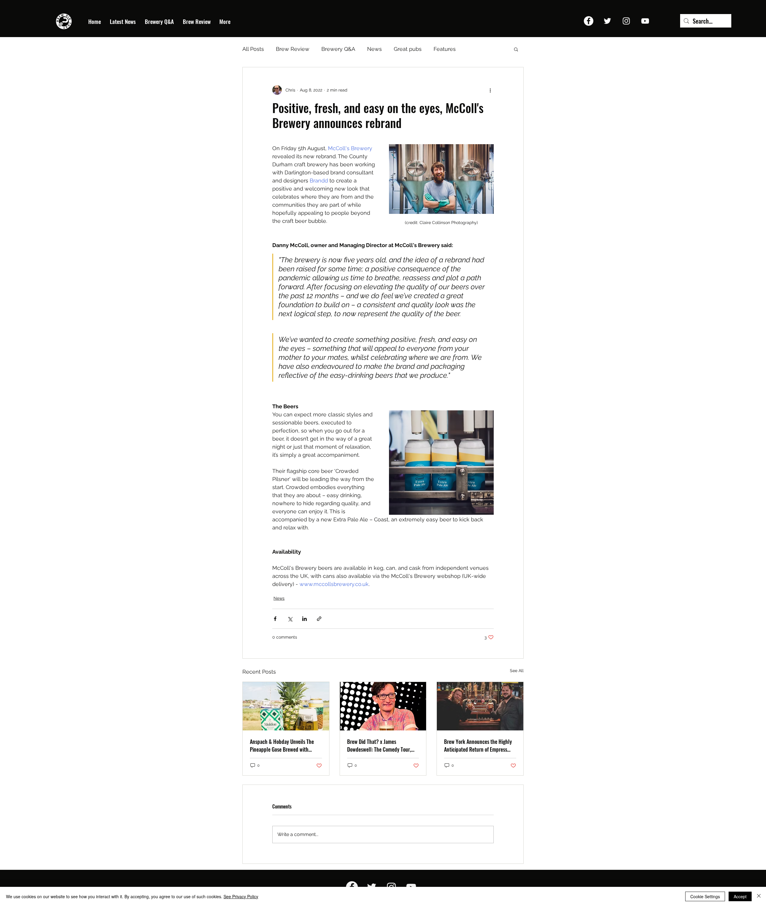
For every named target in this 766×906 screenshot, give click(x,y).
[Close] (758, 896)
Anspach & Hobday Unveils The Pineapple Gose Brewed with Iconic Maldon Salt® (282, 745)
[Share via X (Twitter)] (290, 619)
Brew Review (292, 49)
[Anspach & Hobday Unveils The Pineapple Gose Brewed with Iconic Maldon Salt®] (286, 706)
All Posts (253, 49)
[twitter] (607, 21)
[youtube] (645, 21)
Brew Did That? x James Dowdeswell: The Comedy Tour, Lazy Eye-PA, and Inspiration (379, 745)
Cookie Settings (705, 896)
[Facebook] (588, 21)
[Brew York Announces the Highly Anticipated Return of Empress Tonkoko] (480, 706)
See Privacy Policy (241, 896)
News (374, 49)
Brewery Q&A (338, 49)
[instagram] (626, 21)
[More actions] (490, 90)
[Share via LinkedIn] (304, 619)
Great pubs (408, 49)
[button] (516, 49)
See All (517, 670)
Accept (740, 896)
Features (445, 49)
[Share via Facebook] (275, 619)
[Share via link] (319, 619)
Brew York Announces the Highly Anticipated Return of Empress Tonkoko (478, 745)
